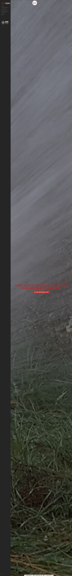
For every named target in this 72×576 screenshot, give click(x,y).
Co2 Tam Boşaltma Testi (5, 7)
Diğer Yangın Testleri (4, 11)
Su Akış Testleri (3, 9)
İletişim (2, 14)
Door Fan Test (29, 575)
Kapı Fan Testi (48, 575)
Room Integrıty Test (38, 575)
